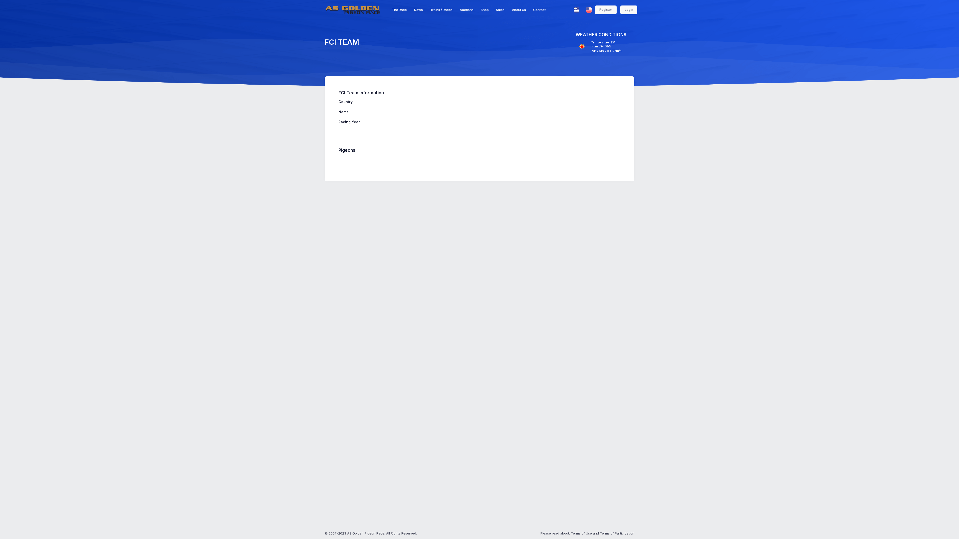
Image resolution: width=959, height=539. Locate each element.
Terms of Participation (617, 533)
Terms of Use (581, 533)
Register (605, 9)
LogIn (629, 9)
